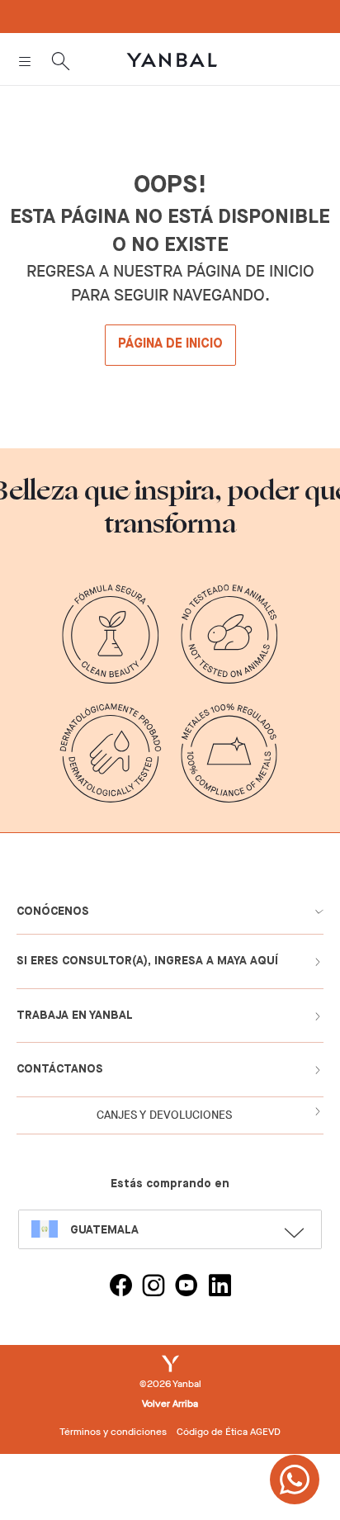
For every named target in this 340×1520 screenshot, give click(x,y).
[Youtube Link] (186, 1287)
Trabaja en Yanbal (75, 1015)
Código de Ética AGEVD (229, 1431)
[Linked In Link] (219, 1287)
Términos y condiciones (113, 1431)
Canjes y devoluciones (164, 1115)
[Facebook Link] (120, 1287)
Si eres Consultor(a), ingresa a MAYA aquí (147, 961)
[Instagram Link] (153, 1287)
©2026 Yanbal (170, 1383)
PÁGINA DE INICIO (170, 344)
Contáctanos (60, 1069)
